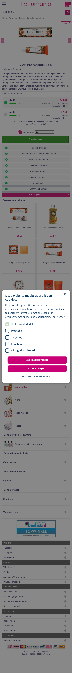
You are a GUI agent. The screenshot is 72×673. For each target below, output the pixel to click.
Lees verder (58, 316)
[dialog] (36, 336)
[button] (36, 376)
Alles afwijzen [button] (37, 368)
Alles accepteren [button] (37, 359)
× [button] (64, 294)
